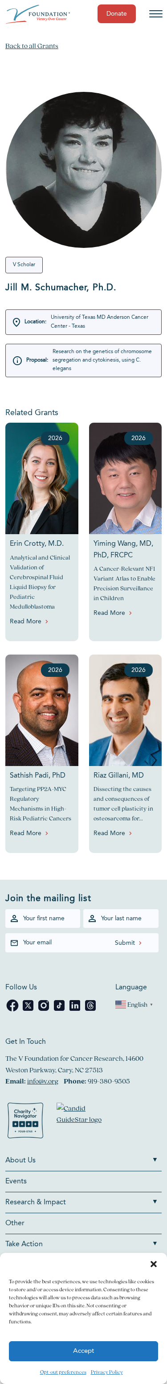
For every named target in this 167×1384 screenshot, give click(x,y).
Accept (83, 1351)
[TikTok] (60, 1010)
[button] (153, 1264)
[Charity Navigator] (25, 1122)
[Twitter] (29, 1010)
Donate (116, 14)
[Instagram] (44, 1010)
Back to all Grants (31, 45)
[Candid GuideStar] (83, 1122)
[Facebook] (13, 1010)
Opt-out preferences (63, 1371)
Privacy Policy (107, 1371)
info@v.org (42, 1081)
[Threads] (90, 1010)
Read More (25, 621)
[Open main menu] (156, 14)
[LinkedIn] (75, 1010)
